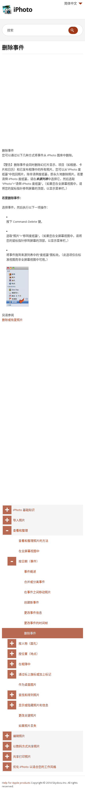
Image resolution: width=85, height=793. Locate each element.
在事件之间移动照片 (37, 592)
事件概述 (30, 571)
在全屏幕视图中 (29, 551)
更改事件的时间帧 (36, 623)
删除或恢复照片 (12, 320)
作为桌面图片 (27, 684)
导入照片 (19, 520)
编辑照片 (19, 736)
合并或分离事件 (34, 582)
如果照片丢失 (27, 726)
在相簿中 (24, 664)
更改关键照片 (27, 715)
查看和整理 (20, 530)
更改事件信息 (33, 613)
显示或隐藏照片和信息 (33, 705)
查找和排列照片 (29, 695)
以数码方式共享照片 (26, 746)
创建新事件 (31, 602)
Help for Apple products (16, 783)
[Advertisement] (42, 102)
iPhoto (22, 9)
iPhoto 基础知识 (24, 510)
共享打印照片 (22, 756)
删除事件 (30, 633)
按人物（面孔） (29, 643)
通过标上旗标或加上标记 (35, 674)
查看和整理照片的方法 (33, 541)
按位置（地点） (29, 654)
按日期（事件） (29, 561)
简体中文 (70, 3)
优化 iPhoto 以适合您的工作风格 (34, 767)
